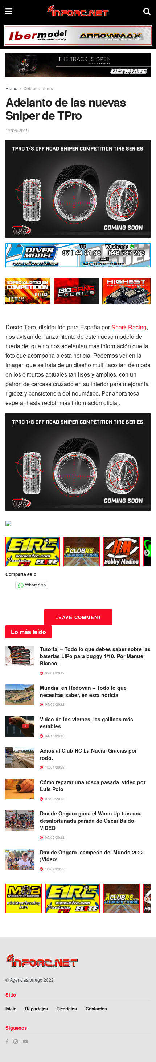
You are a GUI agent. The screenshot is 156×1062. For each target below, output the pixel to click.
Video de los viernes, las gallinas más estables (86, 723)
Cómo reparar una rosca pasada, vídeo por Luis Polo (92, 785)
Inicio (10, 1008)
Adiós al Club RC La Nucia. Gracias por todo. (88, 754)
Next (147, 553)
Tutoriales (67, 1008)
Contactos (96, 1008)
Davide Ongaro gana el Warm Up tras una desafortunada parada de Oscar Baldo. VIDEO (91, 820)
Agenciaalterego (26, 980)
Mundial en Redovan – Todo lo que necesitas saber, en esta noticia (83, 691)
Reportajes (36, 1008)
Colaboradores (38, 88)
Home (11, 88)
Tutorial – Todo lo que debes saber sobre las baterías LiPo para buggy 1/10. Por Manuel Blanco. (95, 656)
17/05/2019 (17, 130)
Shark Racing (129, 327)
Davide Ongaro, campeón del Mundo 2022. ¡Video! (92, 856)
